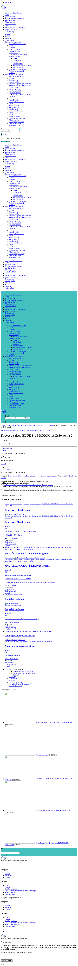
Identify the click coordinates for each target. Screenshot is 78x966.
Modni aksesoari (14, 107)
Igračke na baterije (15, 89)
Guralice (11, 45)
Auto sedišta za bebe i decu (17, 44)
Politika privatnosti (11, 889)
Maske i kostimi (10, 16)
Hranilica (12, 47)
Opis (6, 467)
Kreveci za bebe (18, 64)
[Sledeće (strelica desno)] (3, 964)
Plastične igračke (14, 116)
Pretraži (27, 418)
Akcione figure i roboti (16, 76)
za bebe (3, 478)
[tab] (41, 467)
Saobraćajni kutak (14, 125)
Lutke (11, 103)
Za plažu (7, 35)
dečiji (65, 476)
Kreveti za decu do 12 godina (22, 65)
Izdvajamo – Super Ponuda (13, 13)
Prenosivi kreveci (18, 67)
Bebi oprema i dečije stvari (13, 42)
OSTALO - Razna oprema (18, 549)
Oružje (7, 26)
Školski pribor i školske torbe (14, 18)
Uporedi (3, 450)
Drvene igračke (10, 33)
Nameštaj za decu (14, 56)
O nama (7, 885)
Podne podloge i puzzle (16, 122)
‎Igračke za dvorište (15, 93)
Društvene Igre (9, 31)
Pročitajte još (9, 662)
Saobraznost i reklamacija (13, 892)
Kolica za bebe (9, 40)
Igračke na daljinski (11, 29)
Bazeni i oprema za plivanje (22, 94)
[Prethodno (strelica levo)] (1, 964)
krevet (74, 476)
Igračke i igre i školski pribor (14, 74)
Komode (16, 62)
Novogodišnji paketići (16, 111)
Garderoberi (17, 60)
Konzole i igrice (14, 100)
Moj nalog (8, 2)
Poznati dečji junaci (15, 123)
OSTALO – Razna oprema (17, 69)
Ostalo (11, 114)
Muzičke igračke (10, 20)
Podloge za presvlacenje (16, 71)
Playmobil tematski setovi (17, 118)
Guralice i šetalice (10, 24)
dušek (69, 476)
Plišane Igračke (10, 22)
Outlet (7, 15)
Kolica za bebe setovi (20, 55)
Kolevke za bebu (14, 51)
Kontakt (7, 887)
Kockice (7, 36)
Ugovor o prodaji (10, 894)
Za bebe (30, 549)
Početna (3, 425)
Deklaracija (8, 469)
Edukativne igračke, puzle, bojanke (16, 27)
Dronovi (11, 78)
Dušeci (15, 58)
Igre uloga (12, 96)
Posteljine (8, 38)
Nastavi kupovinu (7, 960)
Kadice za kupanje (15, 49)
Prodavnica (8, 875)
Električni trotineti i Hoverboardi (19, 85)
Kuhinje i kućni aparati (16, 102)
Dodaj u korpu (9, 542)
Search (7, 416)
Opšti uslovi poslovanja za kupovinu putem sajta (20, 891)
